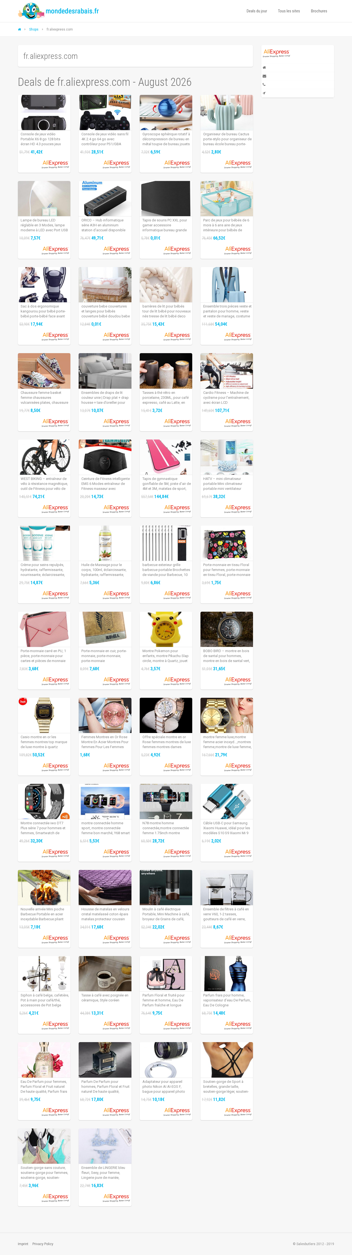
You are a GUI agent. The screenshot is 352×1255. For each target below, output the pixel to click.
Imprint (23, 1244)
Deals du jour (257, 11)
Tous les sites (289, 11)
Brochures (319, 11)
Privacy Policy (42, 1244)
